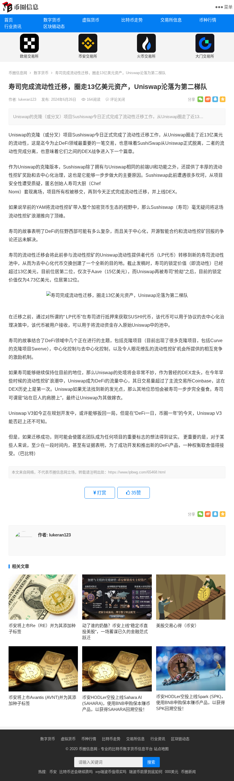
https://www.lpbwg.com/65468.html (137, 472)
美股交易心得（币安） (177, 625)
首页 (8, 19)
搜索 (151, 762)
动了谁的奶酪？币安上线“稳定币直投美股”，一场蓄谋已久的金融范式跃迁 (115, 631)
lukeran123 (27, 99)
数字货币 (51, 19)
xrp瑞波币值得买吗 (110, 772)
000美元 (171, 772)
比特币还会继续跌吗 (76, 772)
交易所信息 (171, 19)
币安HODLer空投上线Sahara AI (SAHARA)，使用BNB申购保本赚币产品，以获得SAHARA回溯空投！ (116, 703)
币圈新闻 (188, 772)
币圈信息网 (18, 73)
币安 (53, 772)
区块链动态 (54, 26)
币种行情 (207, 19)
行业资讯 (12, 26)
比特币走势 (132, 19)
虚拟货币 (90, 19)
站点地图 (161, 749)
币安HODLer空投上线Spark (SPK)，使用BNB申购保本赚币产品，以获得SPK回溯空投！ (190, 702)
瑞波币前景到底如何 (145, 772)
